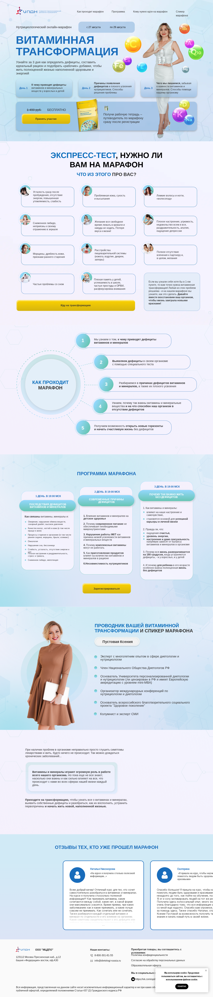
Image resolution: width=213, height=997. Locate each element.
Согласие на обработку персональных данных (158, 960)
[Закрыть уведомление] (206, 970)
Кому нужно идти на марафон (150, 11)
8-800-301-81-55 (103, 955)
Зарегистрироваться (107, 588)
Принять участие (46, 119)
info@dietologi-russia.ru (107, 960)
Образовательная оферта (146, 965)
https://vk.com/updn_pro (149, 979)
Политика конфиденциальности (149, 955)
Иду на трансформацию (76, 305)
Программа (118, 11)
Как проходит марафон (90, 11)
